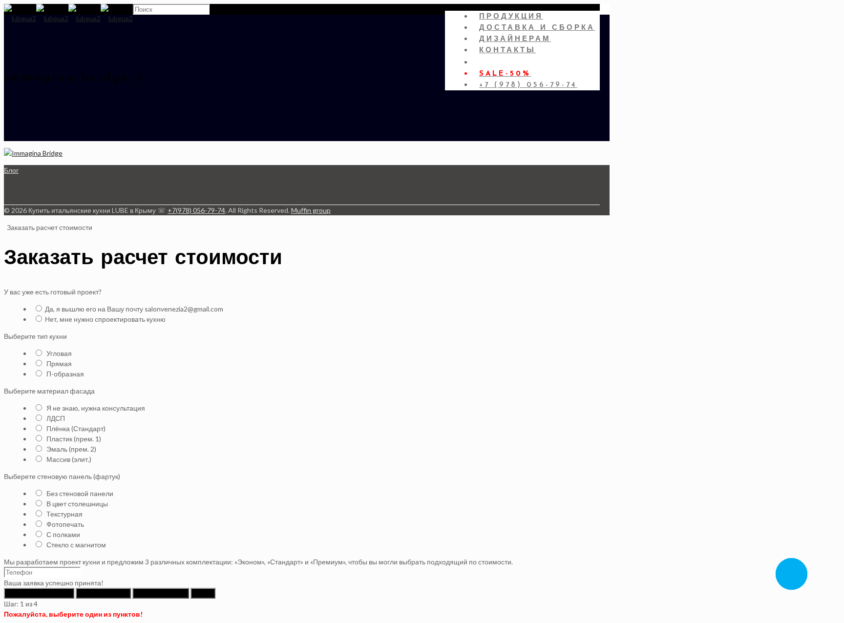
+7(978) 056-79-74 (196, 210)
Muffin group (311, 210)
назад (202, 593)
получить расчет (160, 593)
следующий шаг (103, 593)
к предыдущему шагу (39, 593)
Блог (11, 170)
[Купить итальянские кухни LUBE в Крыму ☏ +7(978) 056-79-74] (68, 18)
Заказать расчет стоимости (48, 227)
